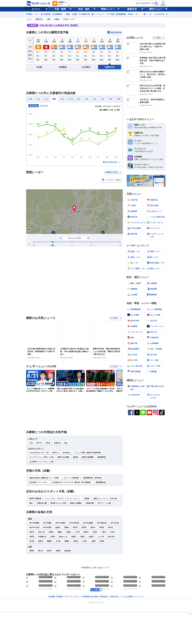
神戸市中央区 (34, 527)
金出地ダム (67, 453)
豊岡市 (31, 551)
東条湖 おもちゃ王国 (58, 503)
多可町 (31, 541)
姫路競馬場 (101, 457)
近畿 (48, 19)
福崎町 (66, 541)
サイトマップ (139, 597)
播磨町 (49, 541)
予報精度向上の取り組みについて (95, 567)
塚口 (66, 443)
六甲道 (47, 443)
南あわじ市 (63, 536)
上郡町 (93, 541)
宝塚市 (68, 532)
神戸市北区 (115, 523)
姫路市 (57, 527)
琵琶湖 (86, 498)
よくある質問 (127, 597)
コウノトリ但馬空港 (71, 478)
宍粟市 (82, 536)
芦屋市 (101, 527)
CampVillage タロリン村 (39, 453)
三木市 (77, 532)
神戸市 (39, 443)
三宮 (31, 443)
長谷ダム (55, 453)
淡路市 (73, 536)
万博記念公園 (41, 503)
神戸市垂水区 (102, 523)
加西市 (31, 536)
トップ (28, 19)
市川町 (58, 541)
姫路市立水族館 (63, 457)
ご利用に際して (115, 597)
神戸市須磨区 (88, 523)
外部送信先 (103, 597)
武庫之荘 (57, 443)
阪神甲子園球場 (35, 498)
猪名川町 (111, 536)
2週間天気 (39, 19)
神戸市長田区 (74, 523)
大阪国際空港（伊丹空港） (93, 478)
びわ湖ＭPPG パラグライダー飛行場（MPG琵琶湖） (72, 482)
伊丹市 (110, 527)
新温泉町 (67, 551)
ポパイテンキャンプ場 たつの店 (41, 457)
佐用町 (101, 541)
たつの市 (100, 536)
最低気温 (44, 106)
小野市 (103, 532)
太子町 (84, 541)
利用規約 (59, 597)
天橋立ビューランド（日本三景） (105, 498)
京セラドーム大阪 (104, 503)
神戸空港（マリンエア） (38, 482)
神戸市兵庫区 (60, 523)
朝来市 (49, 551)
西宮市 (84, 527)
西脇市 (59, 532)
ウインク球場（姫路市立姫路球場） (88, 453)
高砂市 (86, 532)
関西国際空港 (101, 482)
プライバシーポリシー (72, 597)
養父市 (40, 551)
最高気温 (33, 106)
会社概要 (51, 597)
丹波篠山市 (42, 536)
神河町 (75, 541)
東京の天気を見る (110, 162)
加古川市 (41, 532)
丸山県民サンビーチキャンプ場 (41, 462)
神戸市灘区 (47, 523)
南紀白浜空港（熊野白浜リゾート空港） (44, 478)
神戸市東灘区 (34, 523)
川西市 (94, 532)
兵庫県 (56, 19)
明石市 (75, 527)
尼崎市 (66, 527)
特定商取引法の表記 (90, 597)
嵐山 (31, 503)
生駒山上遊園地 (76, 503)
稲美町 (40, 541)
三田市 (112, 532)
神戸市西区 (47, 527)
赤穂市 (51, 532)
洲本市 (92, 527)
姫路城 (75, 457)
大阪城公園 (89, 503)
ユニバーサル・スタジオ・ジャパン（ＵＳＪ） (63, 498)
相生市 (31, 532)
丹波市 (52, 536)
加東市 (91, 536)
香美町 (58, 551)
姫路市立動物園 (88, 457)
